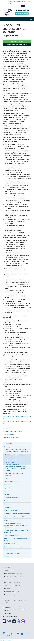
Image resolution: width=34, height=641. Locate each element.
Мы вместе (7, 520)
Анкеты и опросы (9, 434)
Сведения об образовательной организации (15, 449)
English (11, 3)
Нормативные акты (9, 428)
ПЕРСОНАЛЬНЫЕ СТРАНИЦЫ (15, 576)
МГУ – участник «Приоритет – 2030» (14, 517)
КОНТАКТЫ (9, 567)
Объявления (7, 507)
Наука (5, 478)
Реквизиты (7, 470)
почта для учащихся (11, 595)
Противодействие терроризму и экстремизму (13, 474)
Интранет (6, 556)
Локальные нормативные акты (13, 431)
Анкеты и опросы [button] (17, 41)
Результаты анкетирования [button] (17, 45)
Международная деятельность (13, 481)
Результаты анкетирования (11, 437)
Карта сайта (7, 488)
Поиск (5, 491)
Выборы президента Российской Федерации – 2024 (17, 539)
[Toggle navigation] (31, 19)
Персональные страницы (11, 497)
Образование (8, 443)
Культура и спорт (9, 484)
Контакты (6, 494)
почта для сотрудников (12, 591)
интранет (7, 588)
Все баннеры (8, 504)
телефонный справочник (12, 585)
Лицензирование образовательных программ (16, 466)
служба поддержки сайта (12, 582)
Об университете (9, 447)
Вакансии (6, 501)
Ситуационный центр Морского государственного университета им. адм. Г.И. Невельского (16, 525)
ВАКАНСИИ (8, 570)
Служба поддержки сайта (11, 535)
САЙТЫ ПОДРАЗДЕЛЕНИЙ (13, 573)
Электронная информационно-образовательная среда (16, 452)
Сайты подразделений (10, 510)
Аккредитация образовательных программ (15, 468)
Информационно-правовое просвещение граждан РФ (16, 531)
